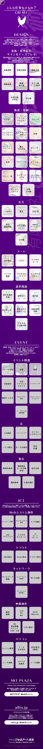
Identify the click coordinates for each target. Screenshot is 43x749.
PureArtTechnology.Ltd (30, 745)
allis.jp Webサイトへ (21, 722)
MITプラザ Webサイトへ (21, 694)
